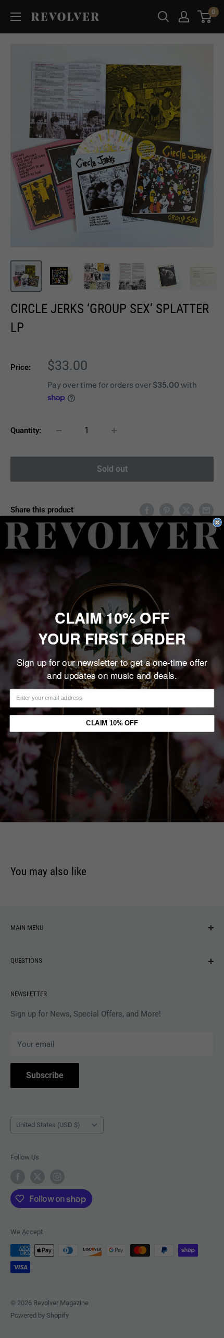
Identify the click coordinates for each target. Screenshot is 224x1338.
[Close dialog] (217, 522)
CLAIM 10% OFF (112, 723)
